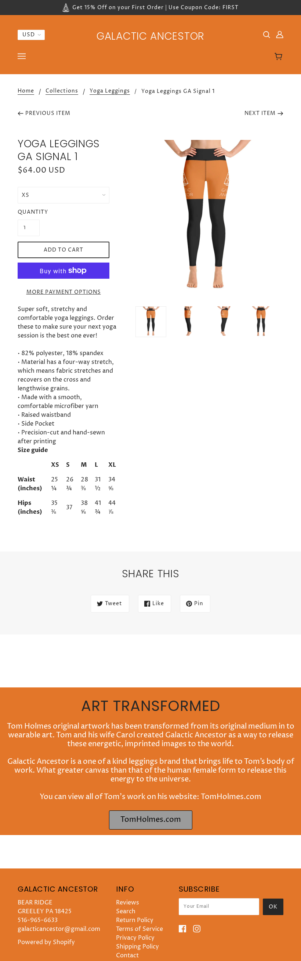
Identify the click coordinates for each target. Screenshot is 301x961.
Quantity (29, 212)
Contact (127, 955)
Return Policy (134, 920)
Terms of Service (139, 929)
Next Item (260, 113)
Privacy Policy (135, 938)
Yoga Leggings (110, 91)
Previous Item (47, 113)
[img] (266, 34)
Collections (62, 91)
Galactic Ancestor (150, 36)
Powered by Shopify (46, 942)
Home (26, 91)
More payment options (63, 292)
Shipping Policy (137, 947)
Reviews (127, 903)
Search (125, 911)
